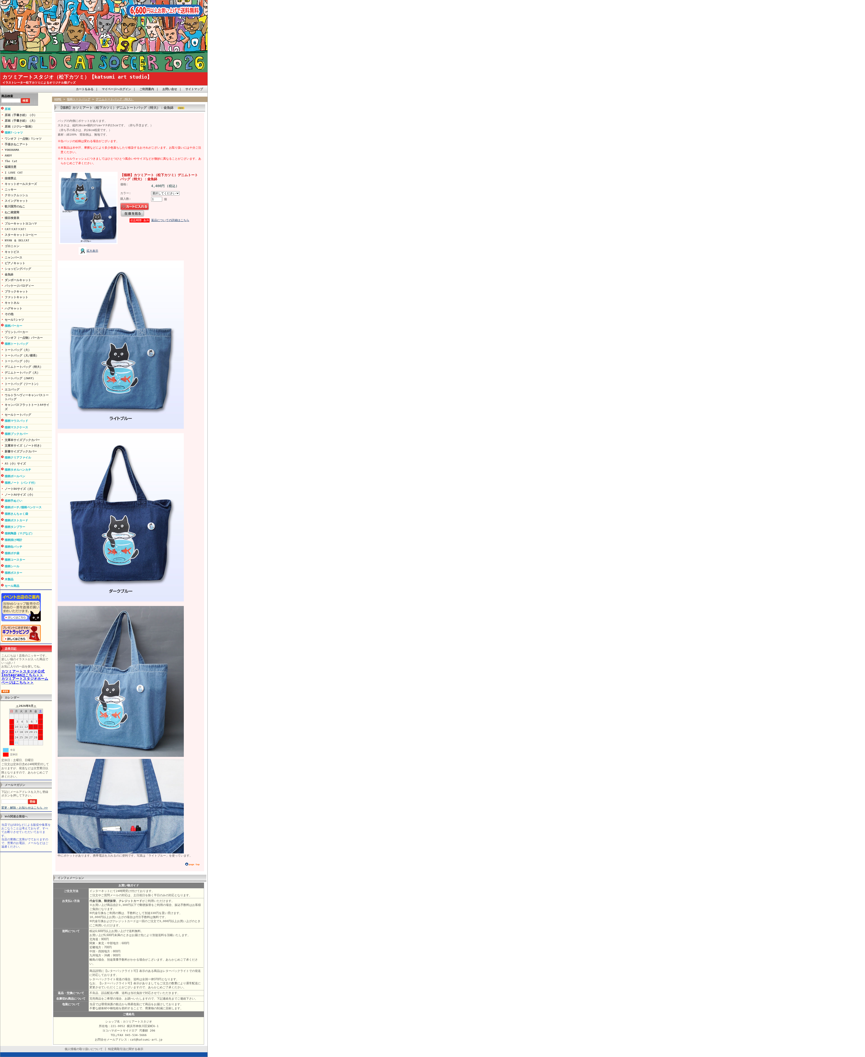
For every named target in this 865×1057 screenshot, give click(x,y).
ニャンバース (13, 257)
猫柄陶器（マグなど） (19, 533)
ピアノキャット (15, 263)
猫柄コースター (15, 559)
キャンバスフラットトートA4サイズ (27, 407)
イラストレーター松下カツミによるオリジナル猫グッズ (39, 82)
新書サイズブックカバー (21, 451)
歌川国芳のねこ (15, 206)
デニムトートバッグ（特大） (24, 366)
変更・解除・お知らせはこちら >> (24, 807)
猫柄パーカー (13, 325)
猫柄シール (12, 566)
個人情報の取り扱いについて (84, 1049)
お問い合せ (169, 89)
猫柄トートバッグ (16, 343)
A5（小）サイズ (15, 463)
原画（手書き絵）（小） (21, 115)
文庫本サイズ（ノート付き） (24, 445)
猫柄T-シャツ (14, 132)
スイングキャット (16, 200)
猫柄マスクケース (16, 427)
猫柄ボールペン (15, 476)
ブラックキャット (16, 291)
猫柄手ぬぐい (13, 500)
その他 (9, 314)
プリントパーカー (16, 332)
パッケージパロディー (19, 285)
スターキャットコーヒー (21, 234)
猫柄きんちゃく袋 (16, 513)
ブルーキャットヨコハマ (21, 223)
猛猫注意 (10, 166)
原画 (8, 109)
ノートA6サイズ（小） (20, 494)
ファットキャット (16, 297)
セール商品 (12, 585)
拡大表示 (92, 250)
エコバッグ (12, 389)
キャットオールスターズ (21, 184)
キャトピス (12, 252)
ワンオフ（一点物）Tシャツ (23, 138)
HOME (57, 99)
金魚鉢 (9, 274)
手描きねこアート (16, 144)
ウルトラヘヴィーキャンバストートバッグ (27, 397)
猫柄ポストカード (16, 520)
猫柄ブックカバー (16, 434)
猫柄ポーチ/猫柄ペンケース (23, 507)
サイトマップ (194, 89)
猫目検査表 (12, 218)
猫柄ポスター (13, 572)
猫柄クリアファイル (18, 457)
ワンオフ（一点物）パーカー (24, 337)
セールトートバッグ (18, 414)
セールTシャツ (14, 319)
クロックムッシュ (16, 195)
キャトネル (12, 302)
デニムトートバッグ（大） (22, 372)
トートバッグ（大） (18, 350)
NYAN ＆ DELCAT (17, 240)
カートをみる (84, 89)
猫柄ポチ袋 (12, 553)
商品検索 (7, 96)
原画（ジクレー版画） (19, 126)
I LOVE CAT (14, 172)
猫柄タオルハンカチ (18, 469)
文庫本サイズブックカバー (22, 440)
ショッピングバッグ (18, 268)
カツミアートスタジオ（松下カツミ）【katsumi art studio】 (77, 77)
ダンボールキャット (18, 280)
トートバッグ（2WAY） (20, 378)
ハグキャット (13, 308)
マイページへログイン (116, 89)
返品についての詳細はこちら (170, 220)
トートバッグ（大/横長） (22, 355)
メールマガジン (15, 785)
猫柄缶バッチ (13, 546)
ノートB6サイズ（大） (20, 488)
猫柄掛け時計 (13, 540)
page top (194, 864)
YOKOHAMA (12, 150)
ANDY (8, 155)
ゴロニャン (12, 246)
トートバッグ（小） (18, 361)
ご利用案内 (146, 89)
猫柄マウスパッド (16, 420)
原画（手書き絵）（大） (21, 120)
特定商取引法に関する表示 (125, 1049)
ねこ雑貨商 (12, 212)
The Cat (11, 161)
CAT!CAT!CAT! (15, 229)
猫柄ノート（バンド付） (21, 482)
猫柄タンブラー (15, 526)
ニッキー (10, 189)
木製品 (9, 579)
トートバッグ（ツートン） (22, 384)
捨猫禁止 (10, 178)
